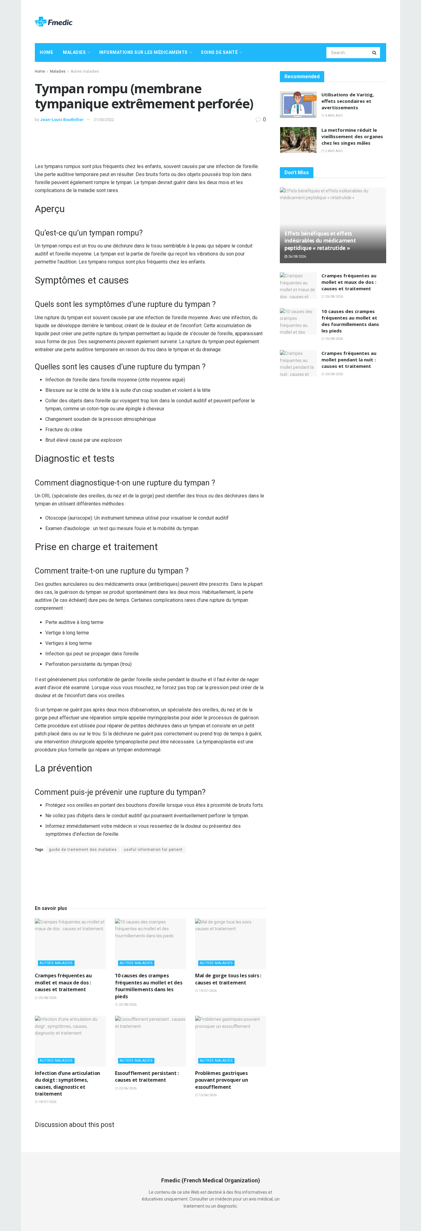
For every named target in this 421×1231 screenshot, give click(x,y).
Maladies (74, 52)
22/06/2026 (127, 1088)
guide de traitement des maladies (83, 849)
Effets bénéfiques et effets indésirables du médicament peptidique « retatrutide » (320, 241)
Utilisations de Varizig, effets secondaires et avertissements (347, 101)
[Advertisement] (274, 20)
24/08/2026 (333, 374)
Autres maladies (85, 71)
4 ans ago (333, 116)
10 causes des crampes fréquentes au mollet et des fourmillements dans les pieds (148, 986)
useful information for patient (153, 849)
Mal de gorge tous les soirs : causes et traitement (228, 979)
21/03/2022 (104, 119)
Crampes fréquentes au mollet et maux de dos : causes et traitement (63, 982)
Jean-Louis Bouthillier (62, 119)
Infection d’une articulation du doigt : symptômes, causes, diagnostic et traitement (67, 1083)
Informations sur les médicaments (143, 52)
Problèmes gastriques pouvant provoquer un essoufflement (221, 1080)
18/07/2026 (47, 1102)
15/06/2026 (207, 1095)
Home (46, 52)
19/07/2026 (207, 991)
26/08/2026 (296, 257)
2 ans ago (333, 151)
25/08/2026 (47, 998)
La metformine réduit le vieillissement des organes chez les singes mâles (352, 136)
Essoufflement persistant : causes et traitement (147, 1076)
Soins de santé (219, 52)
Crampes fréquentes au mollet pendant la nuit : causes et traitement (348, 359)
